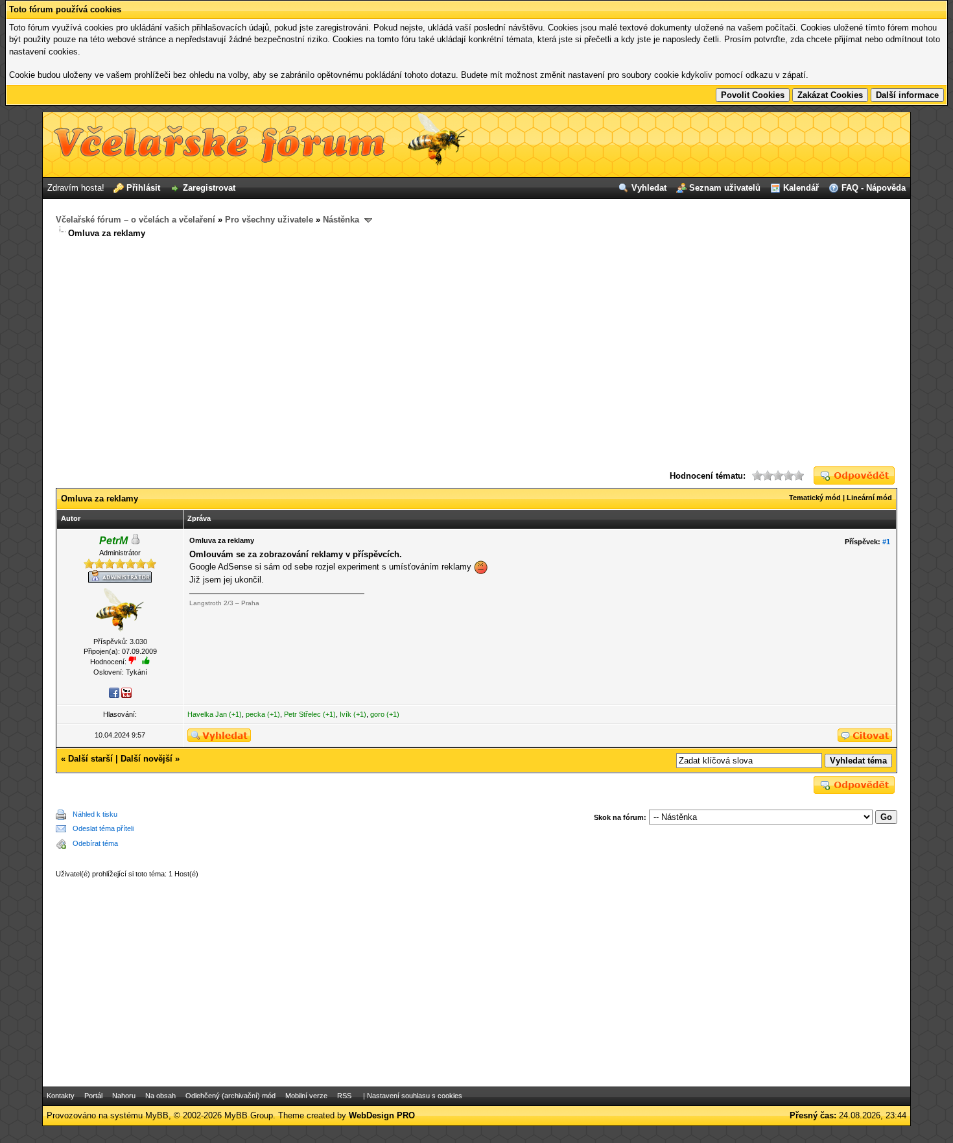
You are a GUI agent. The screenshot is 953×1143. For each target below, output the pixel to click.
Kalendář (801, 188)
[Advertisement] (476, 353)
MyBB (157, 1115)
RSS (344, 1096)
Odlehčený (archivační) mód (230, 1096)
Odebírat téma (95, 843)
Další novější (146, 759)
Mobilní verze (306, 1096)
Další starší (90, 759)
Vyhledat (648, 188)
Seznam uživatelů (724, 188)
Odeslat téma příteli (103, 828)
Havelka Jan (207, 714)
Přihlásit (143, 188)
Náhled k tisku (95, 814)
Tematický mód (815, 497)
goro (377, 714)
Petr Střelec (302, 714)
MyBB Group (248, 1115)
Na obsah (160, 1096)
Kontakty (61, 1096)
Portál (93, 1096)
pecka (255, 714)
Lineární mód (869, 497)
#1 (886, 542)
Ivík (345, 714)
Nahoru (123, 1096)
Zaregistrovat (209, 188)
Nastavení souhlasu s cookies (414, 1096)
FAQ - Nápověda (873, 188)
